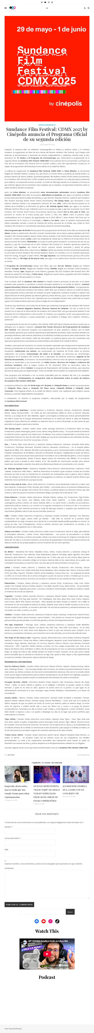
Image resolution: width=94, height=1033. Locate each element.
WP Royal (18, 1029)
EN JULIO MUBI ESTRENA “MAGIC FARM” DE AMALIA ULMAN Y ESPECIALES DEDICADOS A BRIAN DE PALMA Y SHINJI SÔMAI (47, 793)
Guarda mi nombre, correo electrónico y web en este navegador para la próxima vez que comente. (44, 864)
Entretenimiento (47, 125)
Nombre (8, 827)
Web (6, 849)
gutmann (11, 755)
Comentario (9, 868)
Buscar (70, 912)
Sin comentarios (83, 755)
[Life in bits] (12, 8)
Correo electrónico (13, 838)
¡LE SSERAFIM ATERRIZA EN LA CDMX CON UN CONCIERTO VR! (75, 790)
